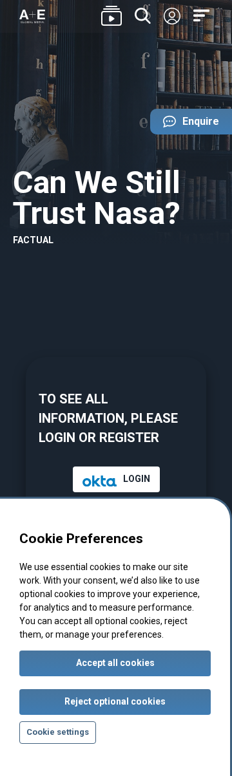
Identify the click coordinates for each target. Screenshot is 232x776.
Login (172, 16)
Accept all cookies (115, 663)
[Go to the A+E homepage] (32, 17)
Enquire (184, 124)
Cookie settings (57, 732)
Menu (203, 16)
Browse (111, 16)
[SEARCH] (143, 16)
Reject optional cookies (115, 701)
